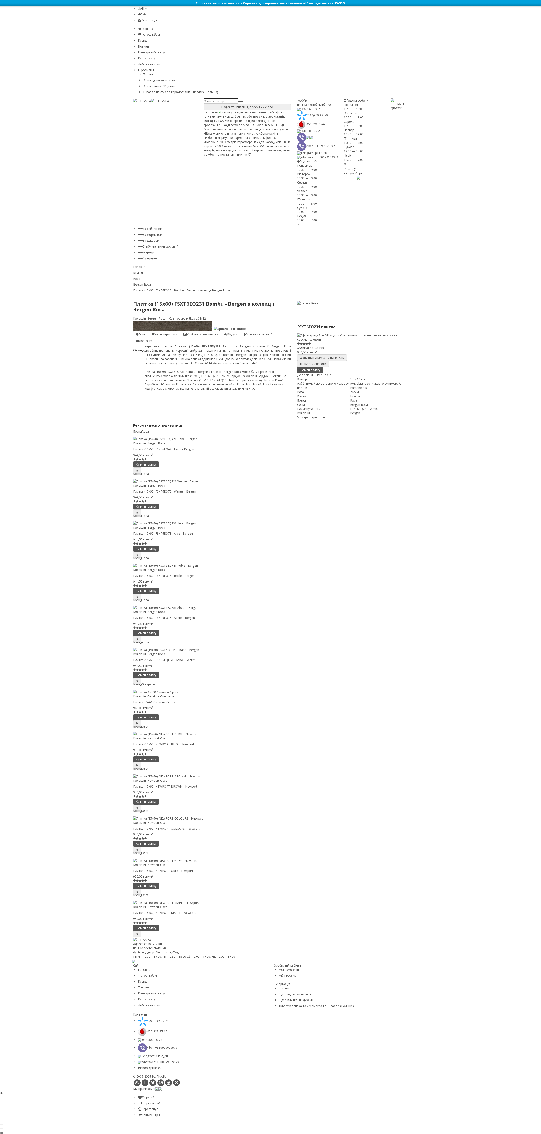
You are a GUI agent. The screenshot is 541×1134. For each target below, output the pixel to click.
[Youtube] (168, 1082)
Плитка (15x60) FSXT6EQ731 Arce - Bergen (163, 533)
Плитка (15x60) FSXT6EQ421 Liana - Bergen (163, 449)
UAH (141, 8)
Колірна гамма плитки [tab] (202, 334)
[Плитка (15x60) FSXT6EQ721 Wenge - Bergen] (270, 481)
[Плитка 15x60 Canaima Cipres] (270, 692)
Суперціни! (150, 258)
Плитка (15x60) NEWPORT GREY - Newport (163, 871)
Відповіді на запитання (159, 80)
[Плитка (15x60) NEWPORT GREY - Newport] (270, 860)
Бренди (143, 40)
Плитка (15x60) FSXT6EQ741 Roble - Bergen (163, 576)
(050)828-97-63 (316, 124)
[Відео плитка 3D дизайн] (352, 177)
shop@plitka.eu (151, 1068)
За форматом (152, 235)
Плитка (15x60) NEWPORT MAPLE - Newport (164, 913)
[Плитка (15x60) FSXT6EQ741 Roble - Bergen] (270, 565)
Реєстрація (149, 20)
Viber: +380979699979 (321, 146)
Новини (143, 46)
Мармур (148, 252)
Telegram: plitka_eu (314, 153)
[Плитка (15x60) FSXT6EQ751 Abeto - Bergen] (270, 607)
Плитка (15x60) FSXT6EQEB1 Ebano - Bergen (164, 660)
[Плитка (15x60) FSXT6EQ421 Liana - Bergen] (270, 439)
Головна (147, 29)
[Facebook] (145, 1082)
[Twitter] (153, 1082)
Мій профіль (287, 975)
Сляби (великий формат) (160, 246)
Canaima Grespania (160, 696)
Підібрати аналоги (313, 364)
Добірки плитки (149, 64)
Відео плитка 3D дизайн (160, 86)
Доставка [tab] (146, 341)
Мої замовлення (290, 970)
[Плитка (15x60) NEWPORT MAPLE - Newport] (270, 902)
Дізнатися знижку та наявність (322, 357)
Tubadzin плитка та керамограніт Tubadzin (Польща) (180, 92)
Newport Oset (157, 738)
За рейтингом (152, 229)
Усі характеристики (311, 417)
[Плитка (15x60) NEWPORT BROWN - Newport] (270, 776)
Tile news (144, 987)
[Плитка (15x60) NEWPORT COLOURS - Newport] (270, 818)
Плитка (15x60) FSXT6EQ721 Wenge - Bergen (164, 491)
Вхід (143, 14)
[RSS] (137, 1082)
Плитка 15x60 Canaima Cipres (154, 702)
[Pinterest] (176, 1082)
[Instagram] (161, 1082)
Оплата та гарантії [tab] (258, 334)
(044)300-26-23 (311, 131)
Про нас (148, 74)
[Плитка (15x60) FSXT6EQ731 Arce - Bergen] (270, 523)
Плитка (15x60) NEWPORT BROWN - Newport (165, 786)
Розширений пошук (151, 52)
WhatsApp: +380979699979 (319, 157)
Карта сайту (147, 58)
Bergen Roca (156, 318)
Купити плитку (310, 370)
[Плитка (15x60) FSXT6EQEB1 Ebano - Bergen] (270, 650)
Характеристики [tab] (166, 334)
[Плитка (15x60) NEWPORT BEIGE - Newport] (270, 734)
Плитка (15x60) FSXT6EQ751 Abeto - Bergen (164, 618)
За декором (151, 240)
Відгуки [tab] (232, 334)
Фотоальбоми (151, 35)
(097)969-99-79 (311, 109)
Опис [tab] (142, 334)
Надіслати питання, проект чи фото (247, 107)
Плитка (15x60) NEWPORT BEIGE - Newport (163, 744)
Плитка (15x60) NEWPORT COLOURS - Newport (166, 828)
